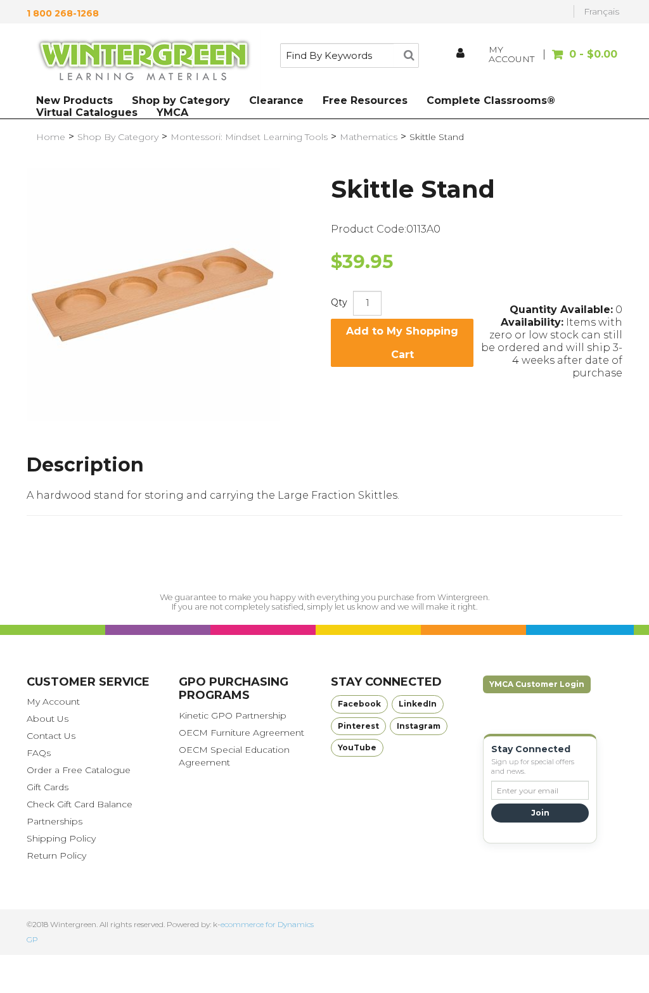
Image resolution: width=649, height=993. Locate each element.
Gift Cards (47, 787)
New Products (74, 100)
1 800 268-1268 (63, 13)
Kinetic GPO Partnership (232, 715)
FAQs (39, 753)
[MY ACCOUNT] (461, 55)
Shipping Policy (61, 838)
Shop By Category (117, 137)
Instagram (418, 726)
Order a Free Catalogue (79, 770)
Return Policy (56, 855)
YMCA (172, 112)
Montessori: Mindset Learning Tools (249, 137)
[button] (582, 60)
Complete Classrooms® (491, 100)
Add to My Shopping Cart (402, 343)
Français (601, 11)
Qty (339, 302)
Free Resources (365, 100)
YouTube (357, 747)
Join (540, 812)
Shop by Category (181, 100)
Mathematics (368, 137)
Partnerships (54, 821)
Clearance (276, 100)
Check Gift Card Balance (79, 804)
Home (50, 137)
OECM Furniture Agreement (241, 732)
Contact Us (51, 735)
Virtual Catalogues (87, 112)
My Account (53, 701)
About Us (47, 718)
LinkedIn (418, 703)
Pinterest (358, 726)
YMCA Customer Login (536, 684)
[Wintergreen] (144, 62)
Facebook (359, 703)
